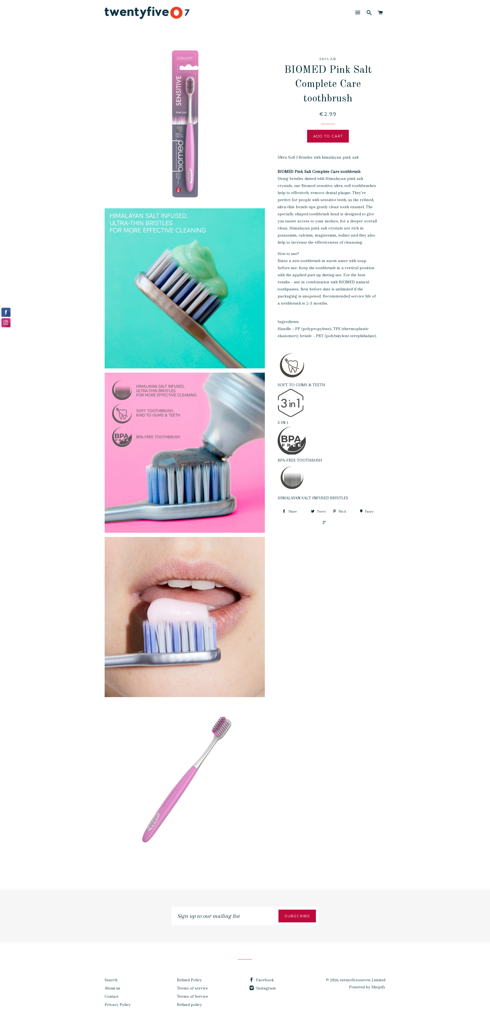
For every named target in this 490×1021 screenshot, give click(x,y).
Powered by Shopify (367, 987)
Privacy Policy (118, 1004)
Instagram (265, 988)
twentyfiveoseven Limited (362, 979)
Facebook (264, 979)
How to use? (288, 253)
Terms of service (192, 988)
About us (112, 988)
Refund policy (189, 1004)
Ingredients (288, 321)
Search (111, 979)
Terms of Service (192, 996)
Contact (112, 996)
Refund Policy (189, 979)
